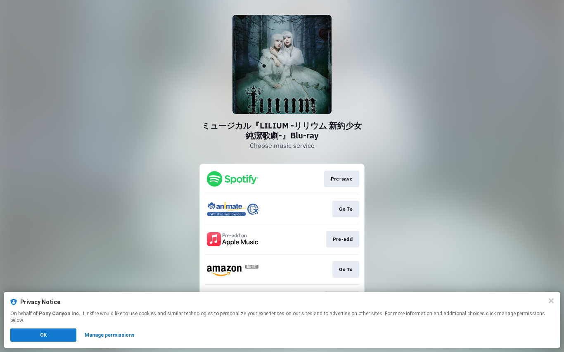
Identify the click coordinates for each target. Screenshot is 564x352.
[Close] (551, 300)
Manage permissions (110, 335)
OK (43, 335)
